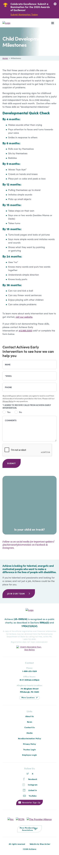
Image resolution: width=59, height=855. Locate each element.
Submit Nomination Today (24, 14)
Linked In (32, 790)
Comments (10, 420)
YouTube (33, 795)
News (29, 721)
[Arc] (11, 818)
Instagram (32, 784)
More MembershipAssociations (27, 828)
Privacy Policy (7, 401)
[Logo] (13, 23)
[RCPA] (20, 818)
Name (7, 364)
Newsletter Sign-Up (31, 802)
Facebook (32, 779)
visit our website (24, 316)
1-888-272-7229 (29, 671)
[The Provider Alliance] (39, 818)
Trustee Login (29, 749)
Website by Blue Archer (40, 844)
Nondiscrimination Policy (29, 738)
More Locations (28, 697)
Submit (11, 463)
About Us (29, 716)
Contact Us (29, 727)
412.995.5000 (25, 330)
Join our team (16, 593)
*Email (8, 375)
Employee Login (29, 755)
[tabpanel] (27, 9)
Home (5, 58)
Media (29, 733)
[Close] (55, 4)
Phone (8, 387)
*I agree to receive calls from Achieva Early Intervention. (26, 406)
